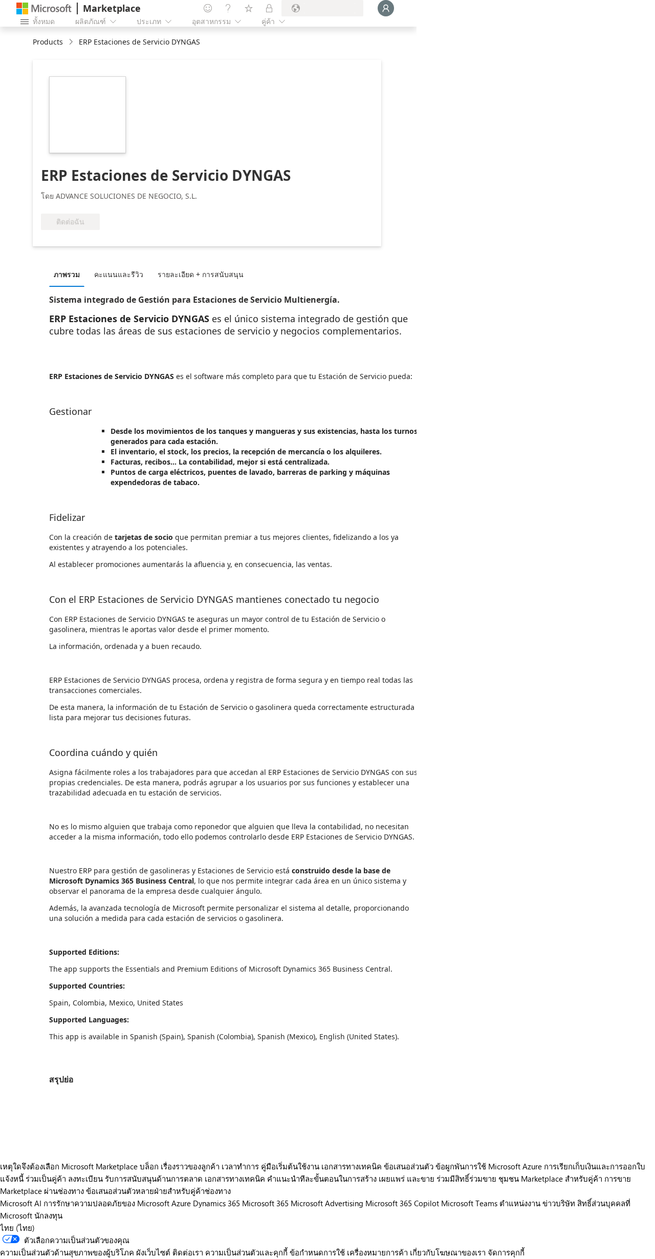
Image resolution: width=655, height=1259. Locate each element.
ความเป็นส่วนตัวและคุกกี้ (246, 1252)
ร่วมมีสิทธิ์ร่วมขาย (466, 1178)
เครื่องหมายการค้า (377, 1252)
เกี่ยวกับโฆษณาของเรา (448, 1252)
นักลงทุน (48, 1215)
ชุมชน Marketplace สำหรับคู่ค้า (550, 1178)
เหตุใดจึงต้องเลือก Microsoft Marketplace (69, 1166)
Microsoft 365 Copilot (402, 1203)
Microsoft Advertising (327, 1203)
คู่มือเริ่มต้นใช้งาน (290, 1166)
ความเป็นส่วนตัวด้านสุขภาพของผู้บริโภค (67, 1252)
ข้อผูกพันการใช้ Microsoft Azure (489, 1166)
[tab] (69, 274)
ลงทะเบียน (85, 1178)
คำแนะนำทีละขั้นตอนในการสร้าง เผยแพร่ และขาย (350, 1178)
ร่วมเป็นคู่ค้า (46, 1178)
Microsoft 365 (265, 1203)
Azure (181, 1203)
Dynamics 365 (216, 1203)
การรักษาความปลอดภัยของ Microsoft (106, 1203)
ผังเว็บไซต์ (153, 1252)
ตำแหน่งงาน (519, 1203)
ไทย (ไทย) (17, 1228)
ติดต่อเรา (187, 1252)
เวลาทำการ (240, 1166)
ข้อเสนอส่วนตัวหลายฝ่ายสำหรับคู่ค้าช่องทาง (158, 1191)
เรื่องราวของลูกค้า (190, 1166)
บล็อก (149, 1166)
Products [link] (48, 42)
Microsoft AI (20, 1203)
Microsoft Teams (469, 1203)
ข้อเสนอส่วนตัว (408, 1166)
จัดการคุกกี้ (506, 1252)
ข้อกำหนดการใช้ (317, 1252)
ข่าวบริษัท (558, 1203)
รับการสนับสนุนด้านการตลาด (154, 1178)
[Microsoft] (44, 8)
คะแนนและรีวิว (118, 274)
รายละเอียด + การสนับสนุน (201, 274)
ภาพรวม (67, 274)
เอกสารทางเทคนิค (351, 1166)
